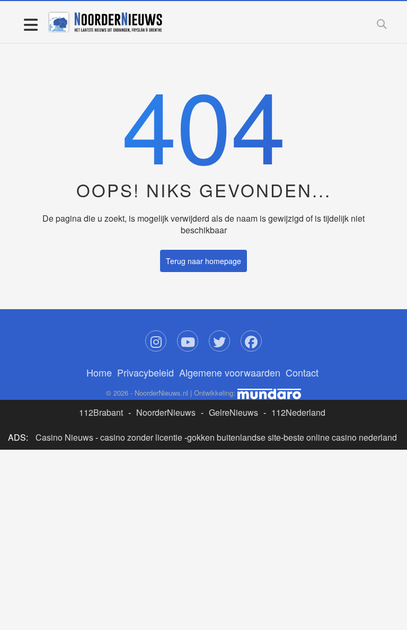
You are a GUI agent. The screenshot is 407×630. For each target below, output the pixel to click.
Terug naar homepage (203, 261)
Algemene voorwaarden (229, 372)
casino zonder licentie (141, 437)
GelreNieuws (233, 412)
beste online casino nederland (340, 437)
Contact (302, 372)
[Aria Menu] (30, 24)
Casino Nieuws (64, 437)
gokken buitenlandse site (234, 437)
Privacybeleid (145, 372)
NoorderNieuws (166, 412)
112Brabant (101, 412)
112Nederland (298, 412)
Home (99, 372)
